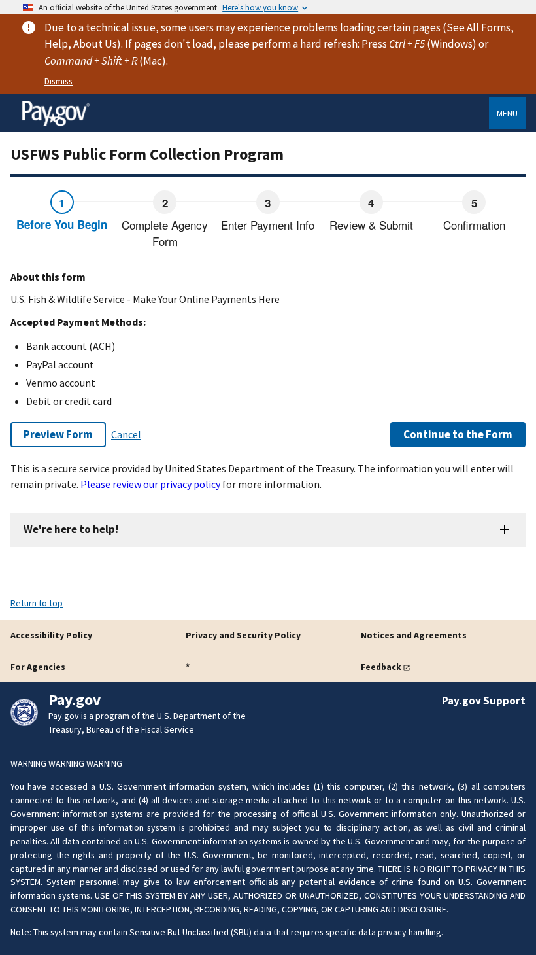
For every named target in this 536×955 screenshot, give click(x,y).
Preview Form (58, 434)
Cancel (126, 434)
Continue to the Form (457, 434)
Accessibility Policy (51, 635)
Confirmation (474, 225)
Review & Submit (371, 225)
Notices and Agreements (414, 635)
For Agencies (37, 666)
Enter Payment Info (267, 225)
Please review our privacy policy (151, 484)
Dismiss (58, 81)
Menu (507, 113)
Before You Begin (61, 224)
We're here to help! (71, 529)
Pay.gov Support (484, 700)
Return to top (36, 603)
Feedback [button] (381, 666)
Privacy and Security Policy (243, 635)
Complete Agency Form (165, 233)
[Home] (55, 123)
